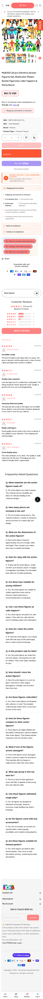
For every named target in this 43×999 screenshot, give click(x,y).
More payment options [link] (21, 169)
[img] (7, 346)
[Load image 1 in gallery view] (10, 58)
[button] (3, 5)
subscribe (33, 917)
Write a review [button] (21, 331)
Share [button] (6, 259)
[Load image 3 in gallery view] (32, 58)
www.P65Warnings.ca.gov (12, 943)
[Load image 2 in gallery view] (21, 58)
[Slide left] (3, 58)
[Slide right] (39, 58)
